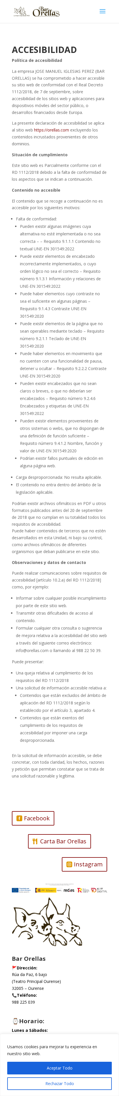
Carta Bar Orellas (63, 841)
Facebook (37, 818)
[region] (59, 1065)
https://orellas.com (51, 130)
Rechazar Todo (59, 1083)
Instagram (88, 864)
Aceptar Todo (59, 1068)
